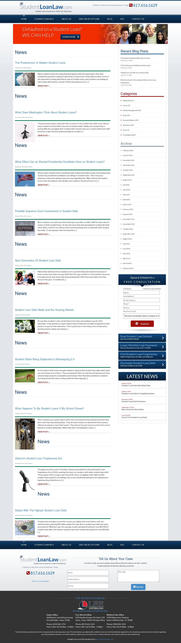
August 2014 (127, 239)
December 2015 (128, 160)
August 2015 (127, 180)
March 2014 (127, 263)
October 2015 (128, 170)
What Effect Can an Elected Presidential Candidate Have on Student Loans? (60, 162)
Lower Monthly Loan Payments (138, 346)
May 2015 (126, 195)
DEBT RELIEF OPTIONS (89, 19)
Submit (144, 323)
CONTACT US (138, 19)
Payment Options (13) (130, 120)
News (29, 67)
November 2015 (128, 165)
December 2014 (128, 219)
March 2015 (127, 204)
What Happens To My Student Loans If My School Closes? (49, 408)
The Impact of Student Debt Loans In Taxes (135, 59)
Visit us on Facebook (40, 581)
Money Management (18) (132, 110)
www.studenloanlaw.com (105, 639)
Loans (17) (126, 105)
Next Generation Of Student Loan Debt (38, 260)
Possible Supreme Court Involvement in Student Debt (46, 211)
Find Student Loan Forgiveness (138, 355)
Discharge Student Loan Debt (137, 364)
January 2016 (127, 155)
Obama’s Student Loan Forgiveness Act (38, 458)
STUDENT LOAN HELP (44, 19)
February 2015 (128, 209)
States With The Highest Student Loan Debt (41, 510)
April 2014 (126, 258)
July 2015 (126, 185)
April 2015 (126, 200)
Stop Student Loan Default (136, 337)
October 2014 (128, 229)
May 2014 (126, 254)
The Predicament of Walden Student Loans (136, 66)
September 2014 (129, 234)
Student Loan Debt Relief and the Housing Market (44, 310)
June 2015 (126, 190)
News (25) (126, 115)
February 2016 (128, 150)
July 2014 (126, 244)
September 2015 (129, 175)
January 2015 (127, 214)
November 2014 (128, 224)
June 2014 (126, 249)
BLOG (109, 19)
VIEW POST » (43, 86)
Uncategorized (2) (129, 135)
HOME (24, 19)
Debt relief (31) (128, 101)
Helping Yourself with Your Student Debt (135, 74)
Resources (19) (128, 125)
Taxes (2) (126, 130)
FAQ (122, 19)
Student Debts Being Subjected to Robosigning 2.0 (44, 359)
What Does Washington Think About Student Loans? (46, 112)
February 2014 (128, 268)
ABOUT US (66, 19)
